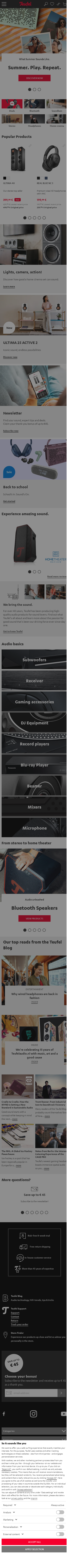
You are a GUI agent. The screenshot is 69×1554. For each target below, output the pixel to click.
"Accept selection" (25, 1489)
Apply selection (34, 1549)
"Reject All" (6, 1469)
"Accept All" (52, 1477)
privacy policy (17, 1498)
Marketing (8, 1519)
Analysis (7, 1512)
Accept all (34, 1541)
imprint (34, 1498)
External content (11, 1534)
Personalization (10, 1526)
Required (7, 1505)
